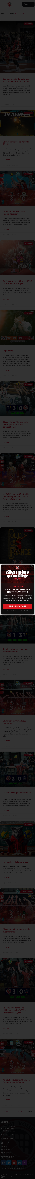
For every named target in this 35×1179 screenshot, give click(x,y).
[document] (17, 589)
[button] (32, 566)
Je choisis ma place (17, 606)
